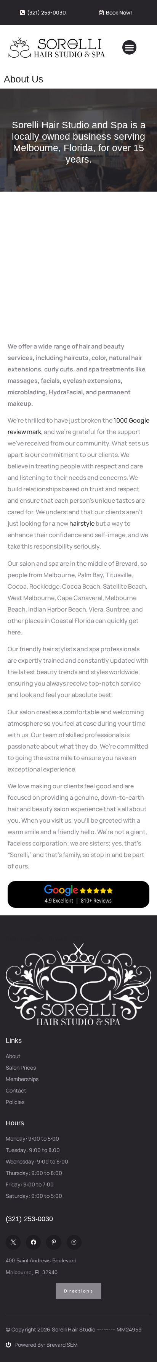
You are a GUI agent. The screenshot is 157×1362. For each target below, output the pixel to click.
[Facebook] (33, 1242)
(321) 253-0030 (29, 1219)
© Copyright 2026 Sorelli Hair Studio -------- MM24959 (74, 1329)
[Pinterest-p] (53, 1242)
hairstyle (82, 523)
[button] (129, 47)
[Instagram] (74, 1242)
